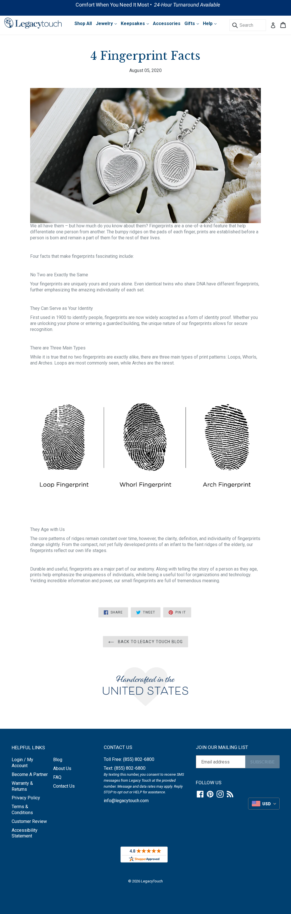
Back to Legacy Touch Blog (150, 641)
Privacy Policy (26, 797)
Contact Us (64, 786)
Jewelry (105, 23)
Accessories (166, 23)
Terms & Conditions (22, 809)
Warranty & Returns (22, 786)
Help (208, 23)
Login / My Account (22, 762)
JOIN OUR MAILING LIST (222, 747)
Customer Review (29, 821)
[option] (145, 4)
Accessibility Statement (25, 833)
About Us (62, 768)
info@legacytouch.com (126, 800)
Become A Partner (30, 774)
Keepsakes (133, 23)
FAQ (57, 777)
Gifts (190, 23)
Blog (57, 759)
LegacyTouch (152, 881)
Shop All (83, 23)
